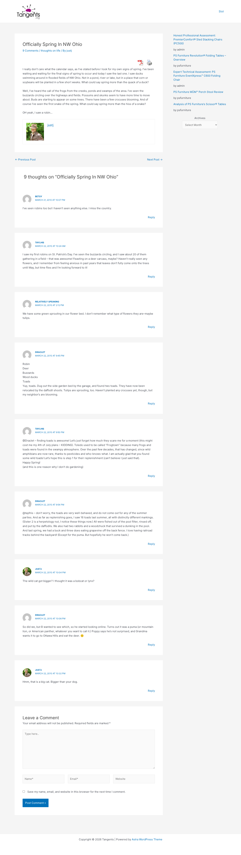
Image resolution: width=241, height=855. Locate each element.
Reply (151, 217)
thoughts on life (50, 50)
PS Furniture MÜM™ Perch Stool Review (198, 92)
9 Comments (30, 50)
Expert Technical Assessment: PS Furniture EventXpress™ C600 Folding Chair (196, 75)
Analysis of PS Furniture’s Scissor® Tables (199, 104)
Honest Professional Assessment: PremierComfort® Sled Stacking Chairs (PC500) (197, 39)
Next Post (154, 159)
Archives (199, 118)
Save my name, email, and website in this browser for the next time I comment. (76, 791)
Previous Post (25, 159)
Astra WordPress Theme (147, 839)
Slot (221, 11)
